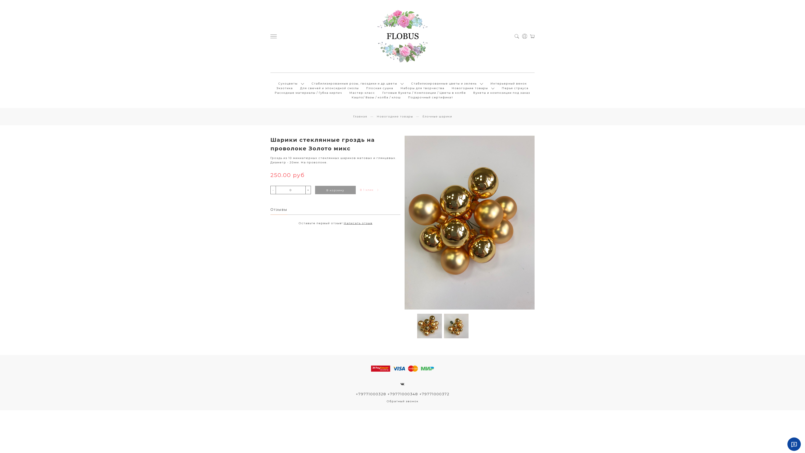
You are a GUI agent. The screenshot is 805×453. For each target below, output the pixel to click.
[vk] (402, 384)
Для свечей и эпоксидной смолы (329, 88)
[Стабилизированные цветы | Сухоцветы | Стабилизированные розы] (402, 36)
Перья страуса (515, 88)
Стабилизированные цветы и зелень (444, 83)
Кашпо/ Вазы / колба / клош (376, 97)
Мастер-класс (362, 92)
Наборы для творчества (422, 88)
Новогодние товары (470, 88)
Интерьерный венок (509, 83)
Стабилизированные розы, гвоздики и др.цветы (354, 83)
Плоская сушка (379, 88)
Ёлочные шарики (437, 116)
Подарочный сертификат (430, 97)
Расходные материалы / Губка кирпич (308, 92)
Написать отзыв (358, 223)
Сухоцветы (288, 83)
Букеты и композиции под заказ (501, 92)
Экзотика (285, 88)
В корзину (335, 190)
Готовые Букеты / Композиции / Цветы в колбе (424, 92)
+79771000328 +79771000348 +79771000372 (402, 394)
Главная (360, 116)
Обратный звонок (402, 401)
